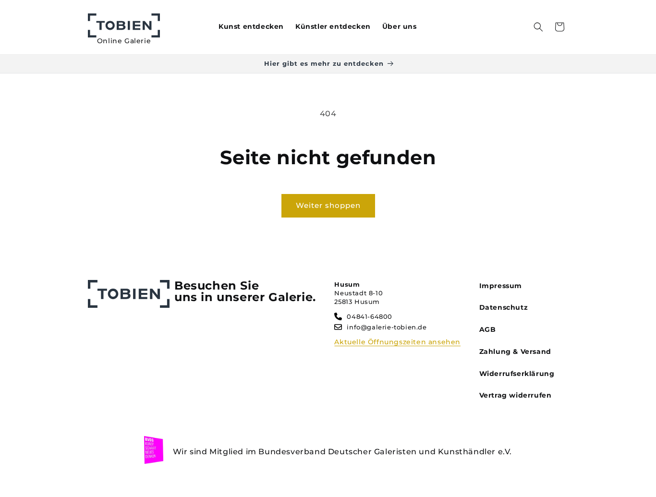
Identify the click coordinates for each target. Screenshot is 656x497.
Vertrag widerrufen (515, 395)
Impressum (500, 285)
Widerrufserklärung (517, 373)
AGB (487, 329)
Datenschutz (503, 307)
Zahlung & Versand (515, 351)
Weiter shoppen (328, 205)
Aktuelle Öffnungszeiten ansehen (397, 342)
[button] (538, 26)
